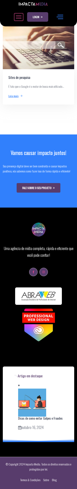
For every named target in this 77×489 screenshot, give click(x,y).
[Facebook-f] (33, 272)
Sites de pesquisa (19, 77)
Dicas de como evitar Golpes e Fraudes (40, 418)
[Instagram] (43, 272)
